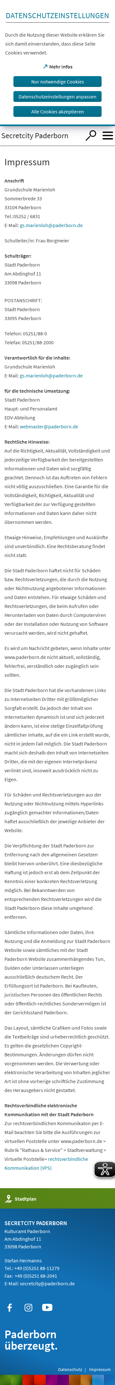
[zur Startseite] (40, 135)
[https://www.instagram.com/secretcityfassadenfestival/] (28, 1308)
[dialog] (57, 63)
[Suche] (91, 135)
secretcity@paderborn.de (47, 1283)
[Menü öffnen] (108, 135)
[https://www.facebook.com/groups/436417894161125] (9, 1308)
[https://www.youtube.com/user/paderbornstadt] (47, 1308)
